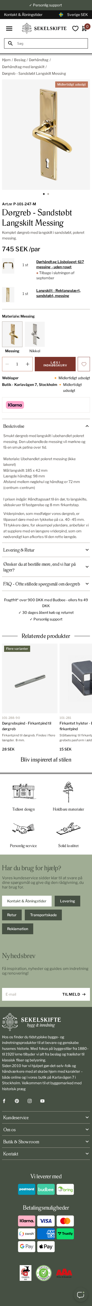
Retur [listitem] (12, 915)
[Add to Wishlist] (84, 364)
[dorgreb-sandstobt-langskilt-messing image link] (46, 134)
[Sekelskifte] (46, 1022)
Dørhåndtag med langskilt (23, 66)
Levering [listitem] (67, 901)
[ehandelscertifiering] (44, 1273)
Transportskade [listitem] (43, 915)
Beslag (19, 60)
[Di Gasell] (25, 1273)
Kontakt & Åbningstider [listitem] (27, 901)
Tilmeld (71, 994)
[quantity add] (27, 364)
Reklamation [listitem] (17, 929)
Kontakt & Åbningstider (23, 14)
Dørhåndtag (39, 60)
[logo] (44, 28)
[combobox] (51, 43)
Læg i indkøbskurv (55, 364)
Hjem (6, 60)
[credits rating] (64, 1273)
